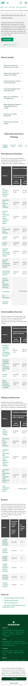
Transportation (6, 635)
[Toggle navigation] (8, 3)
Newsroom (9, 652)
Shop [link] (6, 7)
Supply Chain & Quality (19, 652)
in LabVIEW (5, 387)
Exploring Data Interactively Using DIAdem (5, 214)
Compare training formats (11, 600)
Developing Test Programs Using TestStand (5, 203)
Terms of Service (16, 643)
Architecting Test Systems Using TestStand (5, 442)
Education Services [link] (21, 7)
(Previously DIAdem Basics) (5, 221)
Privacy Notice (15, 672)
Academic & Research (7, 630)
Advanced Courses (20, 145)
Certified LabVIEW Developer (5, 550)
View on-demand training (11, 602)
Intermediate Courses (13, 145)
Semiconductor (19, 634)
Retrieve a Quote (7, 643)
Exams (26, 145)
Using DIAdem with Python (5, 480)
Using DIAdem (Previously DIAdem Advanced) (5, 462)
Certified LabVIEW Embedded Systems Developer (5, 567)
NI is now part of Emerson (8, 650)
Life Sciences (11, 634)
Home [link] (1, 7)
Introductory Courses (5, 145)
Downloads (4, 660)
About (16, 650)
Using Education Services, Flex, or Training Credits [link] (14, 10)
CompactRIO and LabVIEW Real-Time (6, 353)
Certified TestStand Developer (5, 577)
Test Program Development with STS (6, 272)
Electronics (11, 632)
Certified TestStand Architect (5, 584)
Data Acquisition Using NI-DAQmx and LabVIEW (5, 192)
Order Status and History (19, 641)
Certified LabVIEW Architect (4, 558)
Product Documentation (14, 660)
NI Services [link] (12, 7)
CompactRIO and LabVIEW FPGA (5, 368)
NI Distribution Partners (7, 641)
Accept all (14, 678)
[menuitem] (21, 3)
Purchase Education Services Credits (14, 598)
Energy (17, 632)
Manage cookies (14, 683)
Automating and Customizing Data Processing (5, 453)
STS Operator (6, 291)
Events (4, 654)
